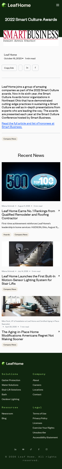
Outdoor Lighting (10, 399)
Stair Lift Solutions (11, 389)
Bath (4, 394)
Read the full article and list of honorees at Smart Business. (28, 125)
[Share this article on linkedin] (27, 68)
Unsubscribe (39, 432)
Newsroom (7, 413)
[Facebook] (39, 449)
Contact (37, 394)
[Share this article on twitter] (20, 66)
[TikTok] (31, 449)
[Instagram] (46, 449)
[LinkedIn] (15, 449)
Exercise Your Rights (43, 427)
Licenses (37, 422)
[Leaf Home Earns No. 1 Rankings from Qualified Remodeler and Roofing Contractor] (31, 181)
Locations (38, 389)
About (36, 380)
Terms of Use (39, 413)
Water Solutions (10, 384)
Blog (4, 418)
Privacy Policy (40, 418)
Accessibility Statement (45, 437)
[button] (9, 68)
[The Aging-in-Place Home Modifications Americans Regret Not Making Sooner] (31, 306)
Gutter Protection (11, 380)
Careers (37, 384)
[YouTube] (23, 449)
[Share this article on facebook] (35, 68)
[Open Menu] (57, 5)
